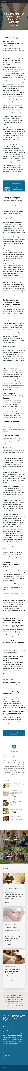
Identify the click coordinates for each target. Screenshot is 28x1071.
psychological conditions (9, 443)
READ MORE (15, 1043)
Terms (4, 1057)
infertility (11, 77)
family (18, 160)
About (4, 1053)
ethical (11, 480)
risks (9, 699)
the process (11, 237)
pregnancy (5, 154)
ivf (11, 885)
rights (17, 585)
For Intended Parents (9, 7)
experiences (6, 431)
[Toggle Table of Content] (16, 37)
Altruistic (17, 311)
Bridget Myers (14, 751)
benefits (5, 295)
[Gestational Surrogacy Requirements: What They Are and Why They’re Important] (14, 928)
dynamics (20, 362)
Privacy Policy (6, 1055)
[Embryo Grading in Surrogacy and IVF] (14, 889)
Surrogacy (14, 10)
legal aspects (13, 249)
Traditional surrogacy (8, 348)
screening (19, 410)
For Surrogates (20, 7)
